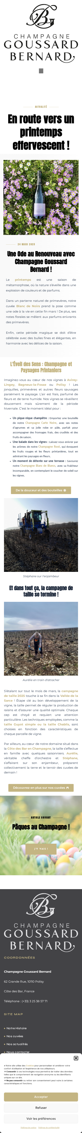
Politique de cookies (28, 1128)
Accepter (41, 1097)
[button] (76, 1058)
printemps (23, 280)
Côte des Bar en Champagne (29, 748)
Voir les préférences (41, 1118)
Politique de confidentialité (49, 1128)
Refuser (41, 1108)
